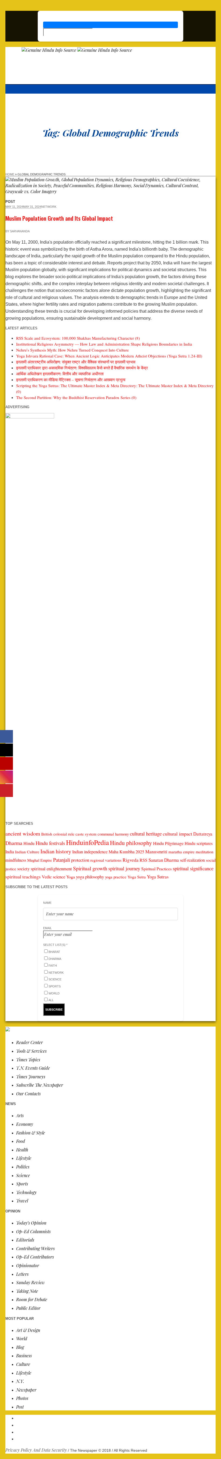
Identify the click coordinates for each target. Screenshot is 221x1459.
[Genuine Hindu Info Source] (77, 50)
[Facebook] (116, 1418)
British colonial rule (57, 834)
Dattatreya (202, 834)
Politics (22, 1167)
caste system (85, 834)
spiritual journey (124, 868)
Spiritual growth (90, 868)
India (9, 852)
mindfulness (15, 860)
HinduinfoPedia (87, 842)
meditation (204, 851)
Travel (22, 1201)
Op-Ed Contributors (35, 1257)
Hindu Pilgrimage (168, 843)
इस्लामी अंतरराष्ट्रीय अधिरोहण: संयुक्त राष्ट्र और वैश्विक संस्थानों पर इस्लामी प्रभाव (75, 361)
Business (24, 1355)
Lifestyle (23, 1158)
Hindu (28, 843)
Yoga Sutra (136, 877)
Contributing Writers (35, 1248)
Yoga (70, 877)
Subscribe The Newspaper (39, 1085)
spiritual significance (193, 868)
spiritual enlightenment (51, 868)
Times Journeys (30, 1076)
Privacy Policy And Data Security (36, 1450)
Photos (22, 1398)
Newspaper (26, 1390)
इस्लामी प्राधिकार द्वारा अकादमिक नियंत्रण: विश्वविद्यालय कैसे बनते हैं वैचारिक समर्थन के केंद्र (82, 367)
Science (23, 1175)
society (23, 869)
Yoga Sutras (158, 877)
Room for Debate (31, 1299)
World (21, 1338)
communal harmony (113, 834)
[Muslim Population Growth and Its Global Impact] (110, 191)
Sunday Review (30, 1282)
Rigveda (131, 860)
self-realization (192, 860)
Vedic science (53, 877)
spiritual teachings (23, 877)
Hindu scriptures (199, 843)
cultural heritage (146, 833)
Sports (22, 1184)
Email (47, 928)
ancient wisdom (22, 833)
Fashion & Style (30, 1133)
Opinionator (27, 1265)
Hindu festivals (50, 843)
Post (20, 1407)
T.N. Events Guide (33, 1068)
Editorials (25, 1240)
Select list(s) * (55, 944)
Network (48, 206)
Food (20, 1141)
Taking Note (27, 1291)
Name (47, 902)
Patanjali (61, 859)
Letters (22, 1274)
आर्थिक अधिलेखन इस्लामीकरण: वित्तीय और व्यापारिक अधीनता (59, 373)
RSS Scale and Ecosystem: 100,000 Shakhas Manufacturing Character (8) (78, 338)
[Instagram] (116, 1432)
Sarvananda (20, 231)
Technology (26, 1192)
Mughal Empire (39, 860)
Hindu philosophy (131, 843)
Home (9, 174)
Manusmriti (156, 851)
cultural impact (177, 833)
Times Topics (28, 1059)
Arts (20, 1115)
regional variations (106, 860)
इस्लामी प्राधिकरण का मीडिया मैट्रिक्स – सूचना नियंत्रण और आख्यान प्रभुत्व (70, 379)
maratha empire (181, 851)
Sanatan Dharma (164, 860)
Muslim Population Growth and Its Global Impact (59, 218)
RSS (143, 860)
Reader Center (29, 1042)
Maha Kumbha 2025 (126, 852)
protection (80, 860)
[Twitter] (116, 1438)
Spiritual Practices (156, 868)
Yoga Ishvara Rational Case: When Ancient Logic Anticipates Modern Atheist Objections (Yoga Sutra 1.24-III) (109, 356)
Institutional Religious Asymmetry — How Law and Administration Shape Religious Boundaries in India (104, 344)
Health (22, 1150)
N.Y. (20, 1381)
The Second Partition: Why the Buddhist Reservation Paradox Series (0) (76, 397)
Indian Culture (27, 851)
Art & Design (28, 1330)
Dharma (13, 843)
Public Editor (28, 1308)
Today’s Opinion (31, 1223)
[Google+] (116, 1425)
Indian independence (90, 852)
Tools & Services (31, 1051)
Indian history (55, 851)
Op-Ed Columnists (33, 1231)
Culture (23, 1364)
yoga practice (115, 877)
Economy (24, 1124)
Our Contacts (28, 1093)
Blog (20, 1347)
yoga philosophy (90, 877)
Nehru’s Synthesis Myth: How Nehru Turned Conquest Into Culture (72, 350)
